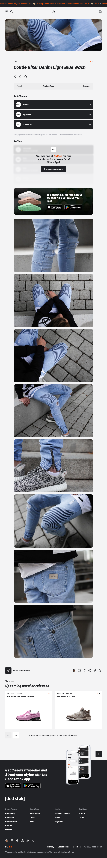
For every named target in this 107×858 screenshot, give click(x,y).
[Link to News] (11, 11)
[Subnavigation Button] (6, 11)
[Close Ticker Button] (100, 3)
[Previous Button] (8, 735)
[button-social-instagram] (79, 670)
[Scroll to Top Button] (99, 754)
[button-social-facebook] (84, 670)
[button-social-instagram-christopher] (74, 670)
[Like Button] (25, 76)
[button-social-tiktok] (95, 670)
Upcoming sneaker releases (27, 685)
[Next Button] (16, 735)
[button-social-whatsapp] (89, 670)
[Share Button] (15, 76)
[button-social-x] (100, 670)
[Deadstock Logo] (53, 11)
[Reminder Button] (20, 76)
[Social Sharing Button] (8, 670)
